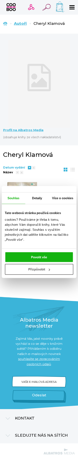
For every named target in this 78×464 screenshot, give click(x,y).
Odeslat (39, 395)
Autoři (20, 23)
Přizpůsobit (36, 269)
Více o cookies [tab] (62, 198)
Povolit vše (39, 257)
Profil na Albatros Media (23, 130)
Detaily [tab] (37, 198)
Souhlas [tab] (13, 198)
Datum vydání (14, 167)
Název (8, 172)
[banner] (11, 7)
